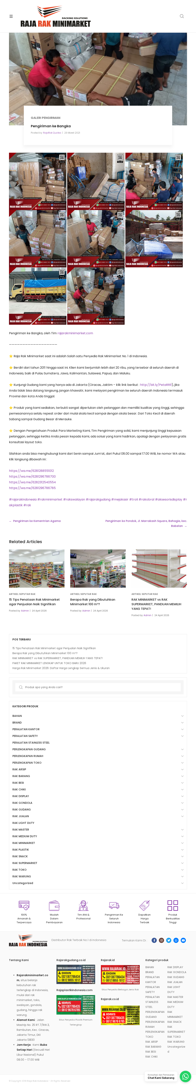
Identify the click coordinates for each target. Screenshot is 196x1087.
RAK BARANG (21, 776)
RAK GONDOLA (22, 803)
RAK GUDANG (21, 809)
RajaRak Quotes (52, 132)
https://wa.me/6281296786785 (32, 488)
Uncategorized (22, 883)
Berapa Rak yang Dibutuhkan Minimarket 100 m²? (92, 601)
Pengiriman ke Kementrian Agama (37, 521)
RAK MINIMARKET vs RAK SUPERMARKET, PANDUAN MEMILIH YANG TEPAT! (156, 604)
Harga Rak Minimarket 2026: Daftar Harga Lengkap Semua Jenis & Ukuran (61, 668)
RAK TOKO (19, 870)
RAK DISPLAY (20, 796)
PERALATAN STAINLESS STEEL (31, 743)
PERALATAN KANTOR (26, 729)
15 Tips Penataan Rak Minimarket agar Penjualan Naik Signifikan (34, 601)
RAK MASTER (20, 829)
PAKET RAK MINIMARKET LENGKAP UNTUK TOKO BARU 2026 (49, 663)
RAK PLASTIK (20, 850)
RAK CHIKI (19, 789)
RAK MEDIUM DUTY (24, 836)
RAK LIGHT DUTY (23, 823)
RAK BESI (18, 783)
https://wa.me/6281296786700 (32, 476)
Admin (25, 610)
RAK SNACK (20, 856)
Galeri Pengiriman (45, 118)
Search (182, 16)
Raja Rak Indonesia (37, 1080)
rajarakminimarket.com (75, 333)
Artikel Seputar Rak (22, 594)
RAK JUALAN (20, 816)
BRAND (17, 722)
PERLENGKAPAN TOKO (27, 763)
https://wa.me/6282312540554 (32, 482)
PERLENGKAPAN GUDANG (29, 749)
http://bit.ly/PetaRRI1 (156, 385)
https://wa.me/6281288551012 (31, 471)
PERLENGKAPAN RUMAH (27, 756)
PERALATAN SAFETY (25, 736)
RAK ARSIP (19, 769)
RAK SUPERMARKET (24, 863)
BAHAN (17, 716)
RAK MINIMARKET (23, 843)
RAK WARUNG (21, 876)
